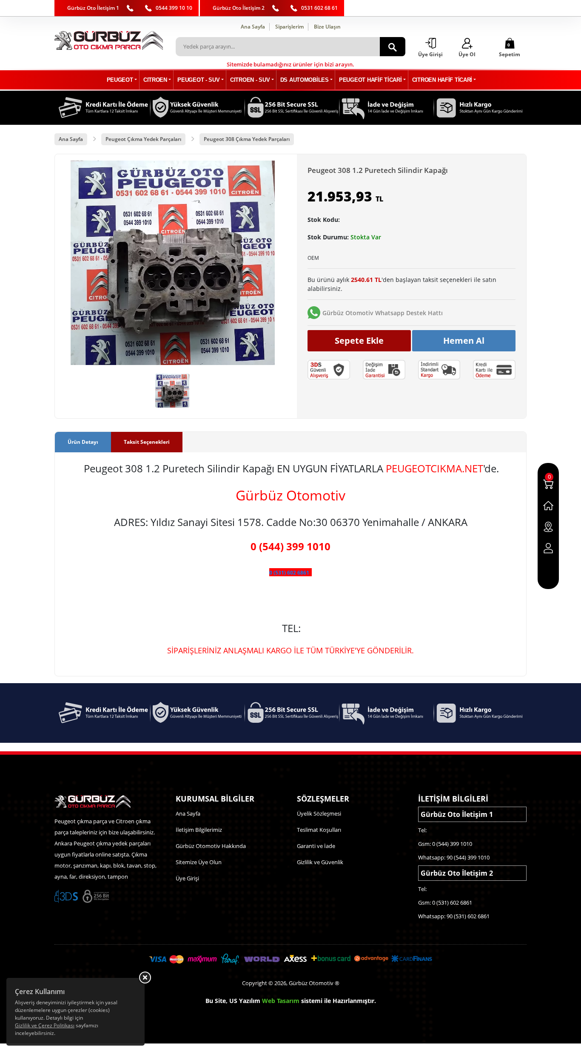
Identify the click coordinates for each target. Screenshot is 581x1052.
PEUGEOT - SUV (198, 80)
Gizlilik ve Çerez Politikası (44, 1025)
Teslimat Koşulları (319, 830)
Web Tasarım (280, 1001)
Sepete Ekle (359, 340)
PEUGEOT (120, 80)
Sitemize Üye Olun (199, 862)
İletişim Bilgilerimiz (199, 830)
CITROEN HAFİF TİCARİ (442, 80)
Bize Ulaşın (327, 26)
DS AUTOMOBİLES (304, 80)
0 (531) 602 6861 (289, 572)
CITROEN (155, 80)
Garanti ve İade (316, 846)
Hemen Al (463, 340)
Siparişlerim (289, 26)
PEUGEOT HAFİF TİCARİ (370, 80)
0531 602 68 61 (319, 7)
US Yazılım (244, 1001)
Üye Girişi (187, 878)
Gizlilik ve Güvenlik (320, 862)
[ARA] (392, 46)
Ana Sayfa (253, 26)
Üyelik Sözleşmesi (319, 813)
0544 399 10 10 (174, 7)
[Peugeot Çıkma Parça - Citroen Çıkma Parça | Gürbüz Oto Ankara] (108, 40)
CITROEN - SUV (250, 80)
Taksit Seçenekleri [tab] (147, 442)
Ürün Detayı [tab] (83, 442)
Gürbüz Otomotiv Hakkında (211, 846)
